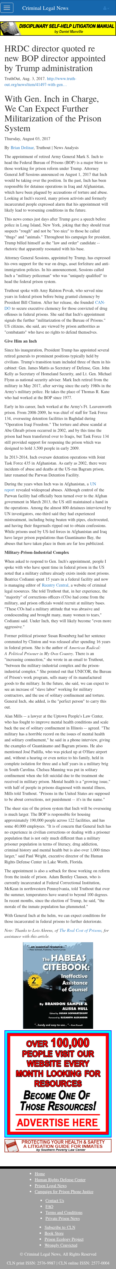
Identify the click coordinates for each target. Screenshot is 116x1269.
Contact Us (55, 1200)
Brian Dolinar (22, 147)
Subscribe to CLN (60, 1227)
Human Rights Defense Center (60, 1179)
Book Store (54, 1233)
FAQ (49, 1206)
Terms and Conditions (64, 1212)
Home (40, 1173)
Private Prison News (63, 1218)
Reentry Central (55, 585)
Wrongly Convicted (61, 1245)
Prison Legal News (51, 1185)
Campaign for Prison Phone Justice (64, 1191)
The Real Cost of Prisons (80, 930)
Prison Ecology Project (64, 1239)
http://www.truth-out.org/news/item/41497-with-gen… (40, 81)
